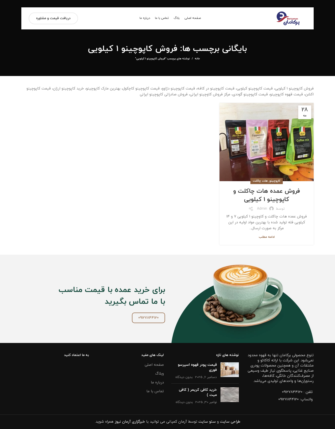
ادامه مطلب (267, 237)
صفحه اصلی (154, 364)
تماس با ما (155, 391)
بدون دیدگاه (184, 377)
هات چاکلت (260, 181)
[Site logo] (288, 18)
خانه (197, 59)
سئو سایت (207, 421)
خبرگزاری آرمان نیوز (130, 421)
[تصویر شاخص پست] (229, 371)
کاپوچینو (275, 181)
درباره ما (157, 382)
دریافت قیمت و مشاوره (53, 18)
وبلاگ (159, 373)
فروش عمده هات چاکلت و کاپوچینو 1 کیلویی (266, 195)
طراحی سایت (230, 421)
